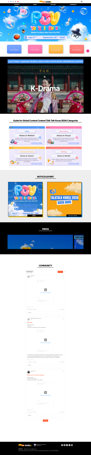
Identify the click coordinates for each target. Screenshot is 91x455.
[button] (54, 209)
